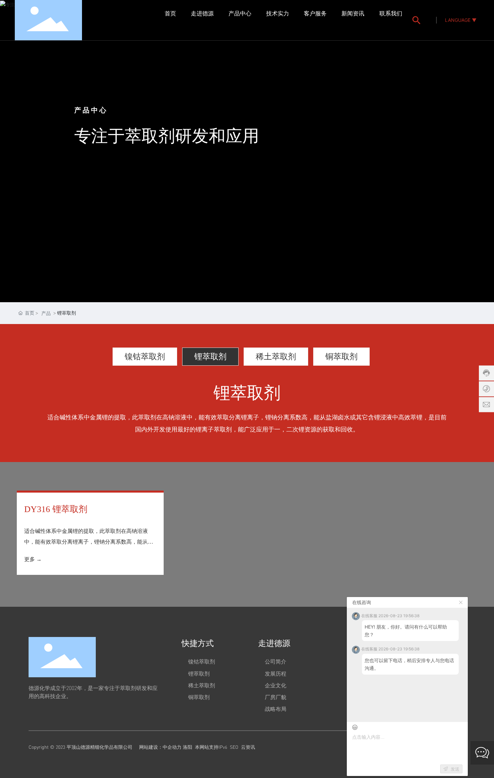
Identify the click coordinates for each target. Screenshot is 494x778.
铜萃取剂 (341, 356)
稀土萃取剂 (276, 356)
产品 (46, 313)
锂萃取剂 (210, 356)
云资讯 (248, 747)
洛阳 (187, 747)
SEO (234, 747)
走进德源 (274, 643)
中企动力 (172, 747)
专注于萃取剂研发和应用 (166, 136)
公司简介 (275, 661)
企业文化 (275, 685)
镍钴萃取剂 (145, 356)
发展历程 (275, 673)
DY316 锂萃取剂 (55, 509)
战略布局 (275, 708)
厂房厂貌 (275, 697)
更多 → (33, 559)
